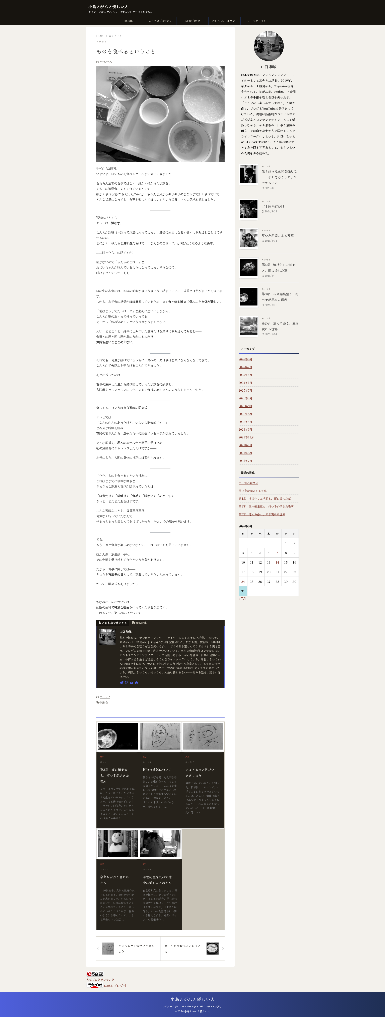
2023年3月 (245, 429)
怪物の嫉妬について (157, 769)
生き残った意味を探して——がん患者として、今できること (279, 177)
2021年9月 (245, 445)
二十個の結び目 (273, 206)
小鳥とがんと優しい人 (108, 6)
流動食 (104, 702)
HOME (128, 21)
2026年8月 (245, 359)
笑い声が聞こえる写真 (278, 235)
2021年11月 (246, 437)
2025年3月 (245, 406)
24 (243, 581)
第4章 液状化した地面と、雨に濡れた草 (265, 498)
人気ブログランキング (100, 979)
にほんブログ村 (115, 985)
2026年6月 (245, 375)
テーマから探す (257, 21)
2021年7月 (245, 461)
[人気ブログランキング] (95, 974)
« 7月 (242, 598)
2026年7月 (245, 367)
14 (277, 562)
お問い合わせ (192, 21)
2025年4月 (245, 398)
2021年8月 (245, 453)
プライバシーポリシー (225, 21)
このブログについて (160, 21)
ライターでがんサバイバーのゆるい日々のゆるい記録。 (192, 1006)
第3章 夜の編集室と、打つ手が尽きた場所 (114, 775)
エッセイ (105, 697)
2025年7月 (245, 390)
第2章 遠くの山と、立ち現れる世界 (262, 514)
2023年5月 (245, 414)
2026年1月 (245, 383)
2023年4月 (245, 422)
